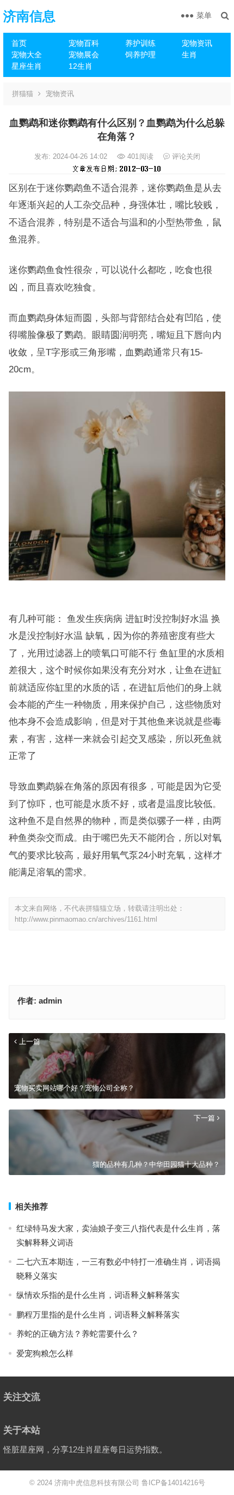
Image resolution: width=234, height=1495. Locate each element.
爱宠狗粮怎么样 (44, 1353)
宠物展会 (84, 54)
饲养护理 (140, 54)
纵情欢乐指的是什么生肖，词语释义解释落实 (98, 1295)
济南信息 (29, 16)
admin (50, 1000)
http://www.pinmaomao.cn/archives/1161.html (86, 919)
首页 (19, 43)
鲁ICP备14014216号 (173, 1483)
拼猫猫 (22, 94)
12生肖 (81, 66)
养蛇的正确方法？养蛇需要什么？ (77, 1333)
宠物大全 (26, 54)
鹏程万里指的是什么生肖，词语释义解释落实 (98, 1314)
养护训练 (140, 43)
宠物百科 (84, 43)
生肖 (189, 54)
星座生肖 (26, 66)
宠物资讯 (197, 43)
